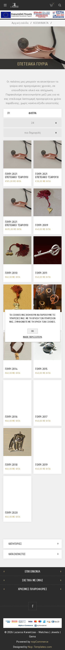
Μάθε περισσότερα (32, 336)
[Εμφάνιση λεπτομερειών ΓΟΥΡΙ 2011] (47, 250)
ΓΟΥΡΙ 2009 (41, 225)
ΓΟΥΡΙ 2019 (41, 465)
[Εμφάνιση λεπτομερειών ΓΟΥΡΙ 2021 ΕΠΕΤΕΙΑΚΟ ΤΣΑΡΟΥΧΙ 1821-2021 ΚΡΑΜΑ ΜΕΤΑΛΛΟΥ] (17, 154)
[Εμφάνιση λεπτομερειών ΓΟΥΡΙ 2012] (17, 298)
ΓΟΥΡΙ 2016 (11, 417)
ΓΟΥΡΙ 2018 (11, 465)
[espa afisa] (32, 18)
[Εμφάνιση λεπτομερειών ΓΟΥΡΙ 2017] (47, 394)
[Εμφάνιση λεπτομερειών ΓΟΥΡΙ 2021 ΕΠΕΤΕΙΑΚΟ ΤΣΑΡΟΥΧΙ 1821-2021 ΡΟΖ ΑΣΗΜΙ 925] (47, 154)
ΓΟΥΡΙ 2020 (11, 513)
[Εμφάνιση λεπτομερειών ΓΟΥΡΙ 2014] (17, 346)
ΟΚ (32, 331)
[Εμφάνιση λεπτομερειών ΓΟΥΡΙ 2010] (17, 250)
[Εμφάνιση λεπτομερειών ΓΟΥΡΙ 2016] (17, 394)
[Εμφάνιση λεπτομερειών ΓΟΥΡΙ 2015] (47, 346)
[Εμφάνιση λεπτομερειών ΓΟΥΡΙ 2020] (17, 490)
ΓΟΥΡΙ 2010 (11, 273)
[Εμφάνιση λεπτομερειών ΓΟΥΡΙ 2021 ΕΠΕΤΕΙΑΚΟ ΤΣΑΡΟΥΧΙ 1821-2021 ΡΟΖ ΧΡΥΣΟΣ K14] (17, 202)
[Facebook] (32, 606)
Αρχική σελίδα (20, 23)
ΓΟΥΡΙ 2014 (11, 369)
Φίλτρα (32, 113)
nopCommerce (40, 641)
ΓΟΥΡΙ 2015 (41, 369)
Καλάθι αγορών (53, 3)
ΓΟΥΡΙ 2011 (41, 273)
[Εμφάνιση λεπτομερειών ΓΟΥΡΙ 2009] (47, 202)
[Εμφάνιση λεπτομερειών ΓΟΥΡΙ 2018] (17, 442)
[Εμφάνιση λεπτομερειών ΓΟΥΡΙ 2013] (47, 298)
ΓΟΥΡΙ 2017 (41, 417)
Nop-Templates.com (40, 646)
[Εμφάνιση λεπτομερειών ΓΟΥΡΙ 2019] (47, 442)
